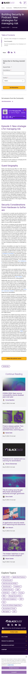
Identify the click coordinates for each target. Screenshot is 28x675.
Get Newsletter (14, 87)
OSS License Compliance (9, 599)
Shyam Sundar (10, 558)
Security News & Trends (9, 608)
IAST (14, 611)
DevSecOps (6, 366)
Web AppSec (6, 611)
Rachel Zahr (9, 433)
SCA (4, 602)
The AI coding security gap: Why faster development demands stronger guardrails (13, 491)
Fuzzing (21, 592)
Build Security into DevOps (10, 583)
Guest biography (8, 41)
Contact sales (14, 632)
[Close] (26, 657)
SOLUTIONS (4, 636)
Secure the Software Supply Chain (12, 605)
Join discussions (6, 101)
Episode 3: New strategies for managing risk (15, 38)
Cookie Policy (10, 664)
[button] (25, 2)
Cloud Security (6, 586)
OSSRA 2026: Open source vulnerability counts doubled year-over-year (13, 395)
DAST (14, 592)
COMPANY (4, 649)
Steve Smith (9, 496)
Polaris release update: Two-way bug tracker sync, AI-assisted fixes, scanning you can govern (13, 428)
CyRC (17, 589)
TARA (21, 331)
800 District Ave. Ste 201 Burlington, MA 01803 (15, 628)
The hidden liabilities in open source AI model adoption (13, 554)
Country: (5, 77)
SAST (21, 599)
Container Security (8, 589)
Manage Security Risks (15, 596)
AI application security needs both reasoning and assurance (14, 523)
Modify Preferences (14, 668)
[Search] (20, 2)
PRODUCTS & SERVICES (7, 641)
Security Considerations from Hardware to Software (15, 44)
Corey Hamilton (10, 400)
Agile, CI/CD (6, 577)
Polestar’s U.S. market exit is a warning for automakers (14, 460)
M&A (4, 596)
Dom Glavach (9, 527)
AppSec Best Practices (19, 577)
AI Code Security (7, 580)
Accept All (13, 672)
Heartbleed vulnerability (8, 253)
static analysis (18, 276)
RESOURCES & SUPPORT (7, 645)
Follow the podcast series (14, 358)
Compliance (17, 586)
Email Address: (7, 70)
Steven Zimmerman (11, 464)
